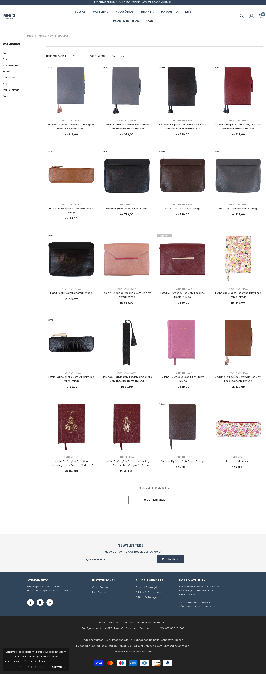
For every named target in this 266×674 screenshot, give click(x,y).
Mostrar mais (154, 500)
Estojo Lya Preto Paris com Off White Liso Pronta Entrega (71, 378)
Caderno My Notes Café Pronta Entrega (182, 461)
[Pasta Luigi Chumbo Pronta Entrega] (238, 175)
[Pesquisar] (242, 16)
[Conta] (251, 16)
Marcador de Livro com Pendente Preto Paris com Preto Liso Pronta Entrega (127, 378)
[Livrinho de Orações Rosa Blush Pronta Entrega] (182, 343)
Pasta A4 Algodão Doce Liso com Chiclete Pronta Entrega (127, 294)
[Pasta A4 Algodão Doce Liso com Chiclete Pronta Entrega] (127, 259)
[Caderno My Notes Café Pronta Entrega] (182, 427)
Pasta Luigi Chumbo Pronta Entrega (238, 208)
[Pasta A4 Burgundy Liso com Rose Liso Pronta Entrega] (182, 259)
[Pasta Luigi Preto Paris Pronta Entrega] (71, 259)
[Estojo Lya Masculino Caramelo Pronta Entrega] (71, 175)
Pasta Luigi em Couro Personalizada (126, 208)
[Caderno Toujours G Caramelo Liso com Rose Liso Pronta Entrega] (238, 343)
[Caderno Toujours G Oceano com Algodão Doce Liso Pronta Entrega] (71, 91)
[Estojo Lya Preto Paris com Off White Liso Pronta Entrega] (71, 343)
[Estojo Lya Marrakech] (238, 427)
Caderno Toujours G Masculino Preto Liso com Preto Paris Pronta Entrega (182, 126)
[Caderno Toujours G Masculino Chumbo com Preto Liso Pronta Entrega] (127, 91)
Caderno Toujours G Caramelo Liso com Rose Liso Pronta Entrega (238, 378)
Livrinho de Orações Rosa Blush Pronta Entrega (182, 378)
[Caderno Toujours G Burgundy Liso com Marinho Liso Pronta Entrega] (238, 91)
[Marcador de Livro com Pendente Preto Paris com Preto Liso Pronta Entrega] (127, 343)
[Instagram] (40, 602)
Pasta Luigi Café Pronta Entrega (182, 208)
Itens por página (56, 56)
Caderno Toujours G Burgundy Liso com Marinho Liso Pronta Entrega (238, 126)
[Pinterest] (49, 602)
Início (30, 35)
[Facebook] (30, 602)
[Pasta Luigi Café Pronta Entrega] (182, 175)
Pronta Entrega (71, 120)
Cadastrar (170, 559)
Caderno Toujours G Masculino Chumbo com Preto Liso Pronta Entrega (127, 126)
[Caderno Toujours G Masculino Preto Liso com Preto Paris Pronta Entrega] (182, 91)
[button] (77, 56)
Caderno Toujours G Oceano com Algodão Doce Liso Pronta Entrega (71, 126)
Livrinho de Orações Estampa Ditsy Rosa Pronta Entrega (238, 294)
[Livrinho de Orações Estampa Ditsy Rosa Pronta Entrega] (238, 259)
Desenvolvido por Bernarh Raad (133, 651)
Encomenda (127, 204)
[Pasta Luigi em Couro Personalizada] (127, 175)
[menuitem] (22, 53)
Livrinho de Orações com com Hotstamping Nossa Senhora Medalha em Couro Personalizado (71, 463)
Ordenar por (97, 56)
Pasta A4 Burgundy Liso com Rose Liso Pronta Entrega (182, 294)
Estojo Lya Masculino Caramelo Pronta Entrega (71, 210)
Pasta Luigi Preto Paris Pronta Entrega (71, 292)
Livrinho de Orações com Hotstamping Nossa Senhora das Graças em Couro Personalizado (127, 463)
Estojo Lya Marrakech (238, 461)
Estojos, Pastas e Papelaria (53, 35)
